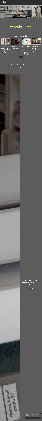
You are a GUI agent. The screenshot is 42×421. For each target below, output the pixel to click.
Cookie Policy (31, 419)
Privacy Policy (34, 419)
